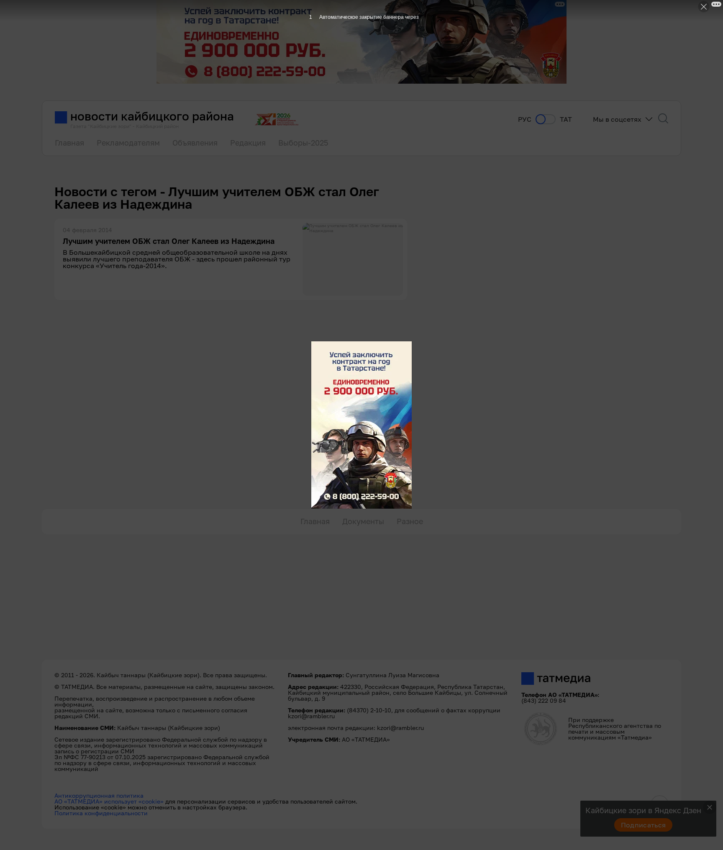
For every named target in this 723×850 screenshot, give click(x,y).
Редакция (248, 142)
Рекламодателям (128, 142)
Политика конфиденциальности (101, 813)
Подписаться (643, 825)
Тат (566, 119)
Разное (410, 521)
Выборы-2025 (303, 142)
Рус (524, 119)
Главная (69, 142)
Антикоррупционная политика (99, 795)
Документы (363, 521)
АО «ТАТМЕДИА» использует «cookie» (109, 801)
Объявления (195, 142)
